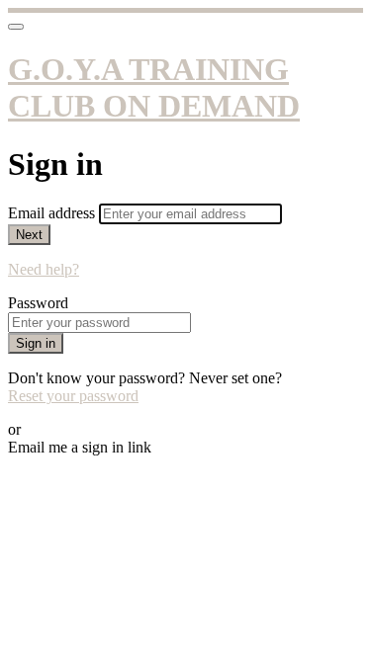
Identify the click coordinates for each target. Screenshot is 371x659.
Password (38, 302)
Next (29, 234)
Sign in (35, 343)
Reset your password (73, 395)
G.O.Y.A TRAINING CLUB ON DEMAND (154, 87)
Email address (53, 213)
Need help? (43, 269)
